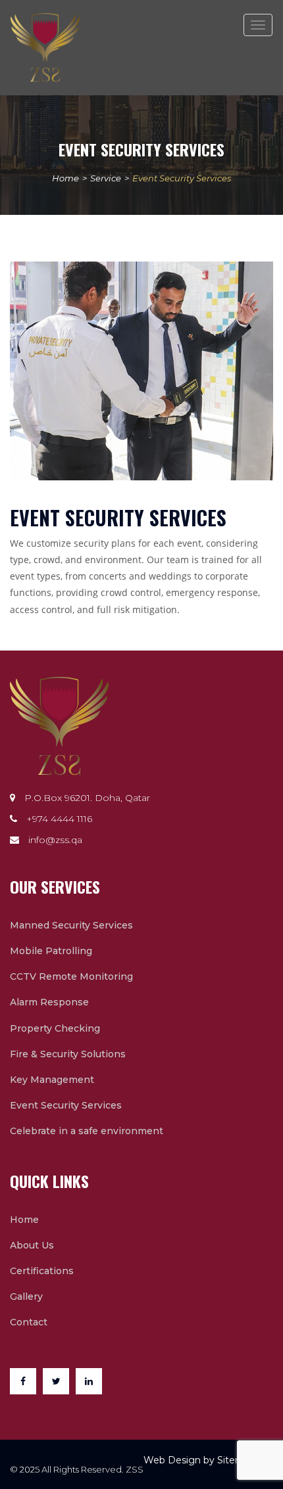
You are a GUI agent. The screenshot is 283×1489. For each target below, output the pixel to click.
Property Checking (55, 1028)
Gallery (26, 1296)
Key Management (52, 1080)
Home (65, 178)
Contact (28, 1322)
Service (105, 178)
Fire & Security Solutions (68, 1054)
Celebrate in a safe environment (86, 1131)
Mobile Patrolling (51, 951)
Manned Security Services (71, 925)
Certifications (42, 1271)
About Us (32, 1245)
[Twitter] (59, 1384)
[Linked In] (92, 1384)
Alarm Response (49, 1002)
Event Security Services (66, 1105)
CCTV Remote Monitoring (71, 976)
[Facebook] (26, 1384)
